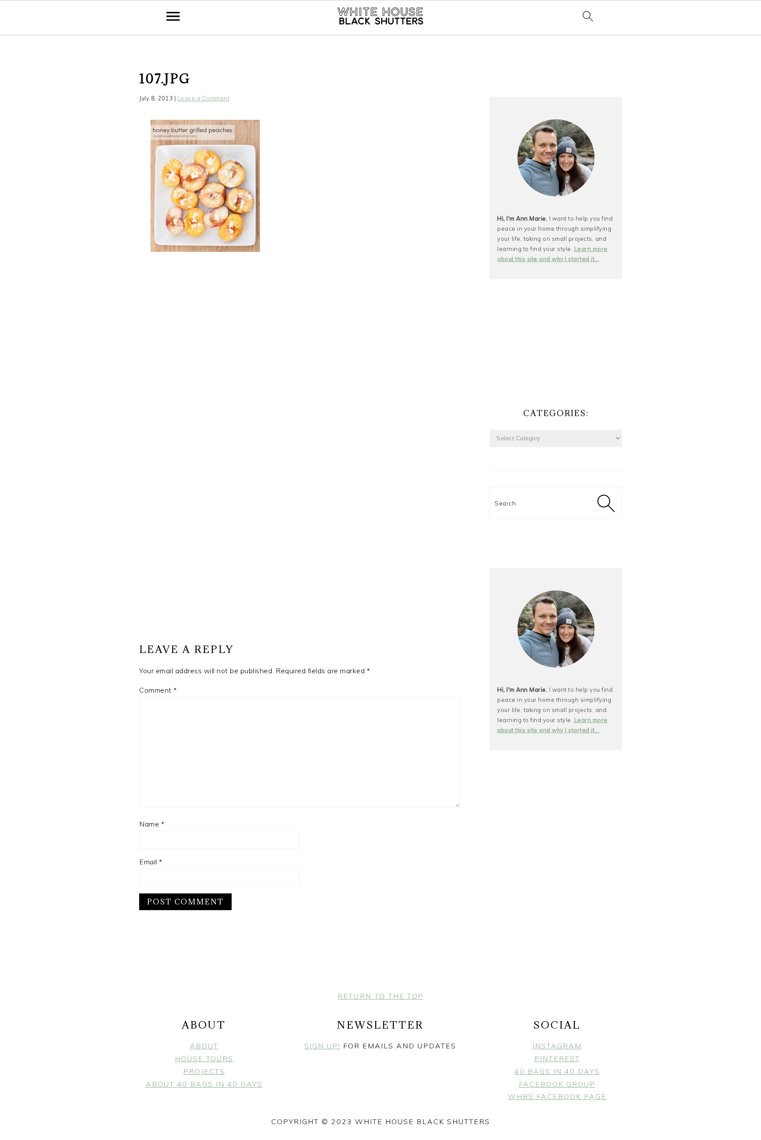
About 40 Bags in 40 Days (204, 1084)
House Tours (204, 1058)
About (204, 1045)
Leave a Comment (203, 98)
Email (151, 861)
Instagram (557, 1045)
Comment (158, 690)
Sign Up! (322, 1045)
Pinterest (557, 1058)
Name (151, 823)
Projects (204, 1071)
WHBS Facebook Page (557, 1096)
